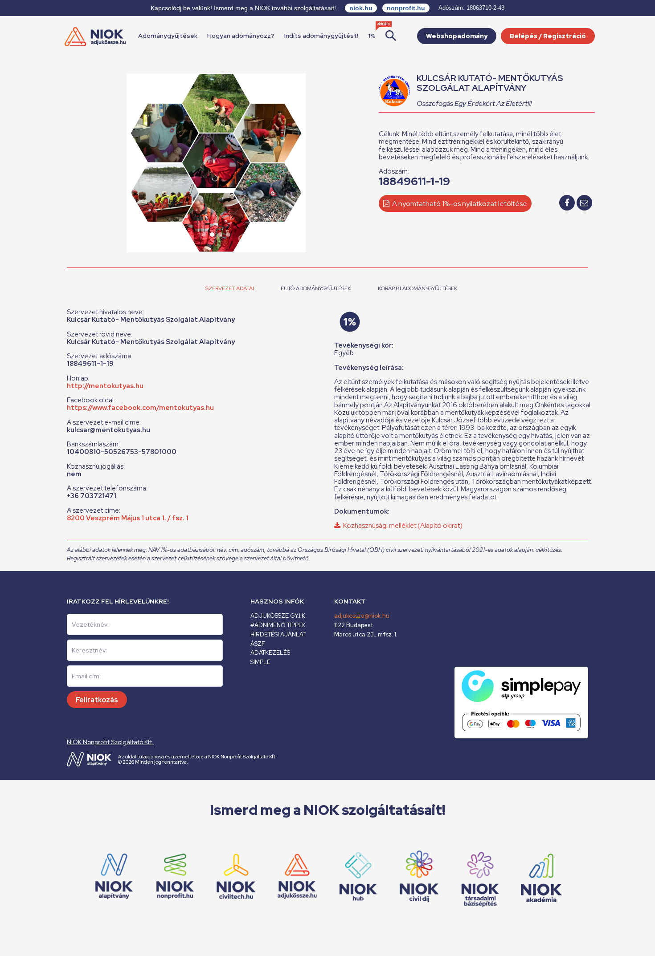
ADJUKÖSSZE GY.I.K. (278, 616)
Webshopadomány (456, 36)
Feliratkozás (97, 700)
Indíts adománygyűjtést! (321, 36)
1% (372, 36)
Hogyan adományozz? (240, 36)
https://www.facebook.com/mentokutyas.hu (140, 407)
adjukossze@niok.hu (361, 616)
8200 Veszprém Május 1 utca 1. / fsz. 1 (127, 518)
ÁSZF (257, 644)
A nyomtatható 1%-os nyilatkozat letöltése (459, 203)
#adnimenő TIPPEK (278, 625)
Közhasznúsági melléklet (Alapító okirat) (401, 525)
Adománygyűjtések (167, 36)
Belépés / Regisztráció (548, 36)
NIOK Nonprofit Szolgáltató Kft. (110, 741)
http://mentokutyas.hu (105, 385)
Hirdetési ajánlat (278, 634)
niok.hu (361, 8)
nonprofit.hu (406, 8)
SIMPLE (260, 662)
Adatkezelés (270, 652)
